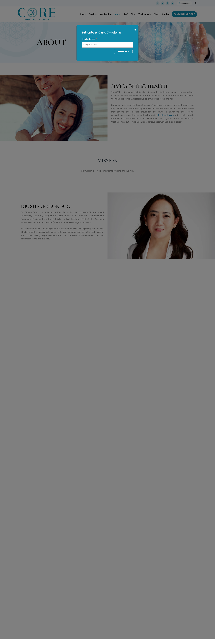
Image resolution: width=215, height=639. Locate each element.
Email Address (89, 39)
